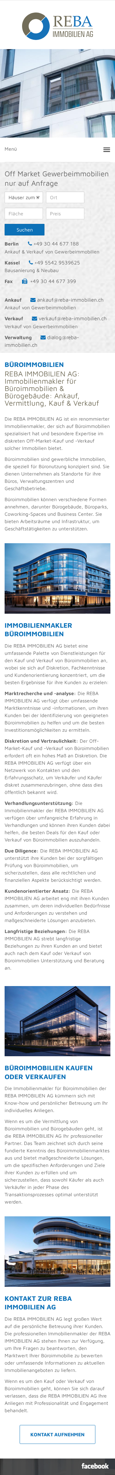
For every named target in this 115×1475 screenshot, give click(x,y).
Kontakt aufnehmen (57, 1434)
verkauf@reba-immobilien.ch (73, 318)
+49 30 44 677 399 (53, 281)
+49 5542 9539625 (57, 263)
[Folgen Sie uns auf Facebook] (95, 1466)
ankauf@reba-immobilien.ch (70, 300)
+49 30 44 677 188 (56, 244)
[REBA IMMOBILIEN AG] (57, 23)
